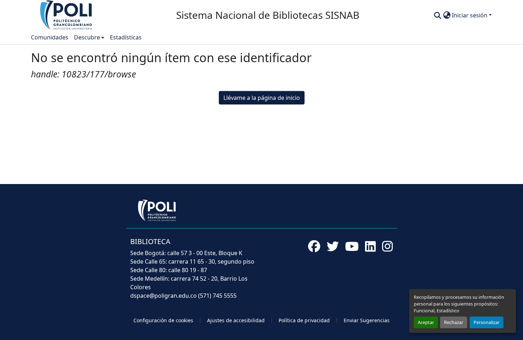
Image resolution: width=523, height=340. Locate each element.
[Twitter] (333, 246)
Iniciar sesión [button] (470, 15)
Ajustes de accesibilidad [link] (236, 320)
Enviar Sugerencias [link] (367, 320)
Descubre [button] (87, 37)
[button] (66, 14)
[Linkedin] (370, 246)
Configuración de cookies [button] (163, 320)
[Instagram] (387, 246)
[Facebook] (314, 246)
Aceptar (426, 322)
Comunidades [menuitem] (49, 37)
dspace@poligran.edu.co (163, 295)
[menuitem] (89, 37)
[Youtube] (352, 246)
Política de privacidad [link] (304, 320)
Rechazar (453, 322)
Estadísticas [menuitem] (126, 37)
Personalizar (487, 322)
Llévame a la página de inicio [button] (261, 98)
